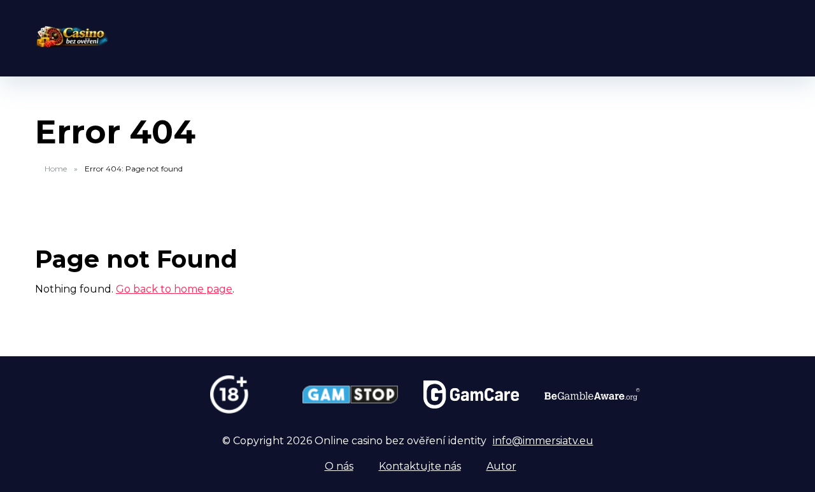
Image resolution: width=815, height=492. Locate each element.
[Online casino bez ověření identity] (71, 32)
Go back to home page (174, 289)
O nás (339, 466)
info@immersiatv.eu (543, 441)
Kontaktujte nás (420, 466)
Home (56, 168)
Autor (501, 466)
